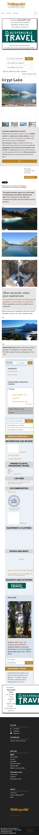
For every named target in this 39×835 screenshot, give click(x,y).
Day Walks (13, 761)
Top (3, 207)
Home (3, 13)
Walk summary (12, 374)
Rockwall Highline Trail (19, 401)
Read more (20, 682)
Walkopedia (15, 815)
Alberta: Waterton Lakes (11, 71)
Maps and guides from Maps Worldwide (20, 570)
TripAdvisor (22, 452)
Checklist (12, 776)
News (11, 797)
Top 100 (8, 13)
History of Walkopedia (17, 795)
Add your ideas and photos (18, 741)
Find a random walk (29, 74)
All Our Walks (14, 757)
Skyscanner (17, 474)
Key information (13, 371)
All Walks (15, 13)
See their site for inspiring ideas (19, 45)
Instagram (23, 186)
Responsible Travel (15, 779)
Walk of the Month (15, 763)
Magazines (16, 733)
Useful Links (13, 774)
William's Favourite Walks (17, 768)
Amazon (21, 559)
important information (15, 313)
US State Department (14, 459)
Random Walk (14, 766)
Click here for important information (31, 830)
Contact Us (13, 793)
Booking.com (12, 492)
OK (19, 161)
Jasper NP (15, 398)
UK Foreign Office (13, 455)
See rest (28, 404)
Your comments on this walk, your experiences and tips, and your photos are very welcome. (19, 199)
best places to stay (15, 508)
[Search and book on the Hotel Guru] (14, 507)
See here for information (15, 138)
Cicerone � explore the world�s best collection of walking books (20, 574)
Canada (23, 71)
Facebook (13, 186)
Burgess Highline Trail (19, 395)
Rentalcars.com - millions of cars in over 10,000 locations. (19, 482)
